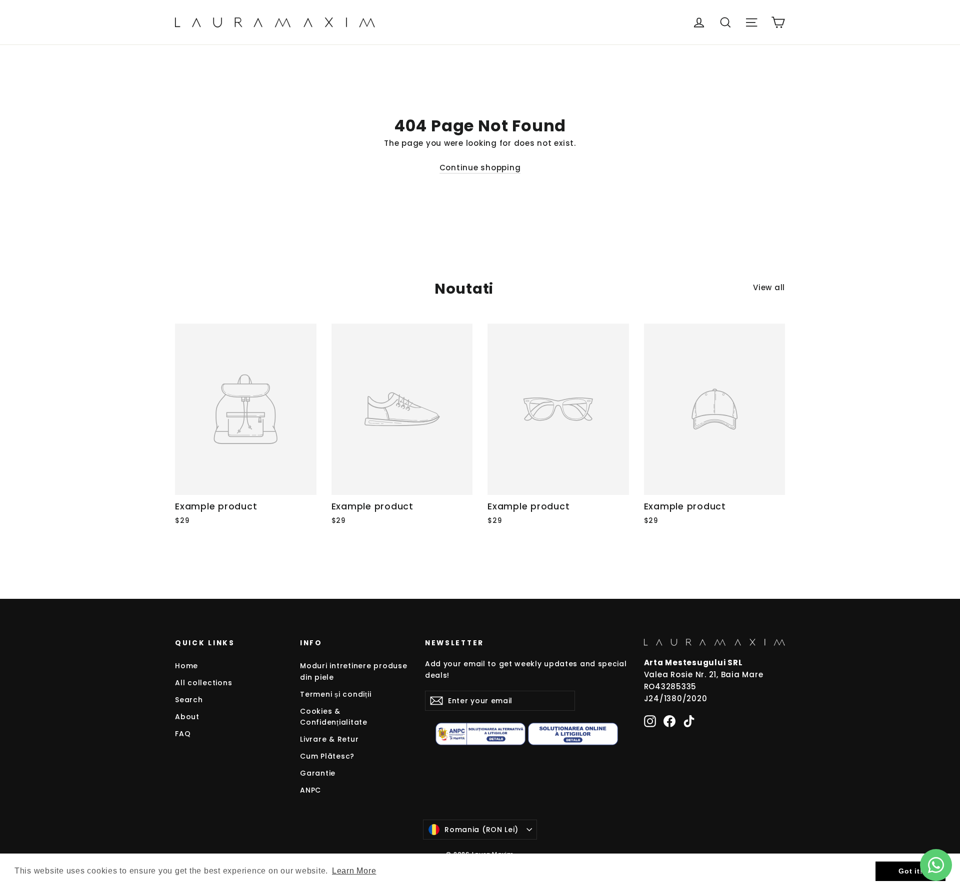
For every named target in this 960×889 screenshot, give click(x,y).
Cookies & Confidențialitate (334, 716)
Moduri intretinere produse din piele (354, 671)
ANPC (310, 790)
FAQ (182, 734)
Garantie (318, 773)
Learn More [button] (354, 871)
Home (186, 666)
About (187, 717)
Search (189, 700)
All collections (203, 683)
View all (769, 287)
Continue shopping (480, 167)
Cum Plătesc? (327, 756)
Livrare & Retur (329, 739)
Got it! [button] (910, 871)
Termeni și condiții (335, 694)
